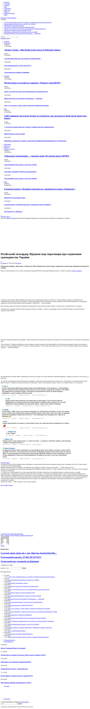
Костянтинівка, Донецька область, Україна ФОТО (17, 676)
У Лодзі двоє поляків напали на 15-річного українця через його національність (28, 22)
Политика (7, 3)
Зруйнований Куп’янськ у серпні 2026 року (14, 669)
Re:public (7, 686)
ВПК (5, 15)
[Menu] (1, 215)
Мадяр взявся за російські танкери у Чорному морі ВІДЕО (32, 83)
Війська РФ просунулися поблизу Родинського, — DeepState (22, 33)
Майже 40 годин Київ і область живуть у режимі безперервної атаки (28, 637)
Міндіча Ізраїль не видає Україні (14, 134)
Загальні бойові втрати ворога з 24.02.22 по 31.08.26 (20, 24)
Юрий (4, 263)
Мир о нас (7, 10)
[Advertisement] (45, 285)
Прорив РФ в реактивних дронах (14, 25)
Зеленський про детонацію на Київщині (16, 72)
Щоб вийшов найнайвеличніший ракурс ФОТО (16, 682)
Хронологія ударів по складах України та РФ (17, 30)
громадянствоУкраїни (7, 534)
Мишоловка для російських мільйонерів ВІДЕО (16, 662)
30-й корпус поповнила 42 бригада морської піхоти (19, 27)
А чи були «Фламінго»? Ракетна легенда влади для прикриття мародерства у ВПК (32, 611)
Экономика (7, 8)
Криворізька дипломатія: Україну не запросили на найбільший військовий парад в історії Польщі (35, 141)
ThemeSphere (25, 702)
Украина (6, 5)
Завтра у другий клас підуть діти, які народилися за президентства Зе (25, 29)
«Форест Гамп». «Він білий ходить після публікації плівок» (32, 50)
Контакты (7, 699)
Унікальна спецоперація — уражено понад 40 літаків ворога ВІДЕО (36, 156)
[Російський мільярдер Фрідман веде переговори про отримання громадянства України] (32, 249)
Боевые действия (9, 13)
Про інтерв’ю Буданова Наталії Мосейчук (20, 634)
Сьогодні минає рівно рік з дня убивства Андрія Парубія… (22, 58)
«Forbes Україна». (77, 271)
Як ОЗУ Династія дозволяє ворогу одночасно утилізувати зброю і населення (31, 621)
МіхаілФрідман (18, 534)
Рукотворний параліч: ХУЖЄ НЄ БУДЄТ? (17, 65)
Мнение (6, 11)
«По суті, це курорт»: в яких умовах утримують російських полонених (26, 105)
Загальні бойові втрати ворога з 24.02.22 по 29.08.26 (20, 178)
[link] (6, 462)
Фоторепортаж (8, 641)
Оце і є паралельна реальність (17, 630)
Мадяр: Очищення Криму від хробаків (13, 648)
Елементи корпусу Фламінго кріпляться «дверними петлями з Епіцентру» (39, 189)
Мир (5, 7)
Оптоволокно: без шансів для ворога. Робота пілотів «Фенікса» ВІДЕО (23, 655)
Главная (6, 2)
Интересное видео (9, 640)
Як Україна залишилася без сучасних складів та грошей (21, 32)
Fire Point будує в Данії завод (13, 211)
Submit (20, 703)
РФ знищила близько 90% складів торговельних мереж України (27, 618)
